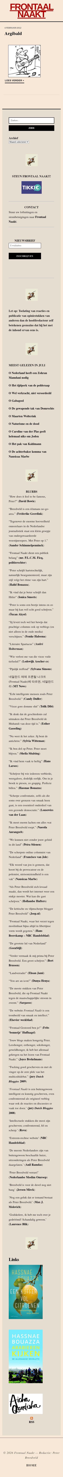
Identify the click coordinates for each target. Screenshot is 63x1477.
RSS (31, 1422)
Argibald (13, 33)
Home (31, 1465)
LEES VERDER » (14, 80)
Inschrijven (24, 256)
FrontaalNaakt (31, 10)
